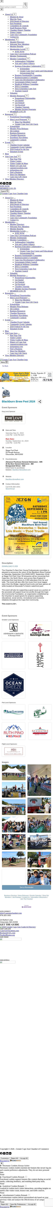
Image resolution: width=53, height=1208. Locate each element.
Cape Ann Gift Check (18, 353)
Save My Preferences (18, 1204)
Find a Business (16, 349)
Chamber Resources (18, 313)
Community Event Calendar (21, 324)
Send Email (10, 489)
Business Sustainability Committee (28, 255)
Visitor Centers (15, 215)
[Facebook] (1, 184)
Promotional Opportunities (25, 278)
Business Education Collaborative (28, 247)
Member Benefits (16, 229)
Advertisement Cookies (11, 1195)
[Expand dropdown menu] (15, 198)
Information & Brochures (39, 897)
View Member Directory (14, 355)
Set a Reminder (26, 887)
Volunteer (13, 273)
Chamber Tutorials (22, 287)
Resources (9, 293)
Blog (7, 331)
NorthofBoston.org (7, 935)
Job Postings (16, 897)
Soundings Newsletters (19, 315)
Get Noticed (19, 282)
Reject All (14, 1158)
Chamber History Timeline (20, 213)
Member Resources (17, 275)
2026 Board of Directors (19, 204)
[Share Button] (40, 401)
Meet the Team (15, 202)
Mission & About (16, 200)
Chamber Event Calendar (20, 322)
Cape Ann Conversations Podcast (23, 235)
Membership (10, 222)
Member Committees (18, 240)
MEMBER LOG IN (8, 188)
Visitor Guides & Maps (19, 340)
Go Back (5, 366)
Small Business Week (18, 211)
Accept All (24, 1158)
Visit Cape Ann (11, 333)
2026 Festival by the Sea (19, 327)
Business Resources (17, 311)
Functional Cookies (10, 1177)
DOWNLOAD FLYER (10, 566)
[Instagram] (4, 184)
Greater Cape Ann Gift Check (26, 302)
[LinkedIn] (7, 184)
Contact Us (14, 220)
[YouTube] (10, 184)
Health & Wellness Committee (26, 264)
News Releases (23, 895)
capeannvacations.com (18, 344)
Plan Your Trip (15, 335)
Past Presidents (15, 207)
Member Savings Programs (25, 289)
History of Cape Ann (18, 342)
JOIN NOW (5, 186)
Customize (5, 1158)
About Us (9, 198)
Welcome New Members (19, 227)
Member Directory (17, 224)
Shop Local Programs (18, 298)
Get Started (19, 280)
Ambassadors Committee (24, 242)
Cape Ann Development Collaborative (30, 260)
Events (7, 320)
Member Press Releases (19, 307)
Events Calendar (35, 895)
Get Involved (20, 284)
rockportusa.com (16, 346)
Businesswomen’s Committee (26, 258)
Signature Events (16, 329)
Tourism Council (21, 271)
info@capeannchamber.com (11, 913)
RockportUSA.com (7, 933)
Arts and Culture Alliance (25, 244)
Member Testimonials (18, 238)
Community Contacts (18, 318)
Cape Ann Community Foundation (23, 218)
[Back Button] (3, 388)
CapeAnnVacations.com (9, 931)
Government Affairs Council (26, 262)
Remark (21, 1177)
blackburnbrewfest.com (21, 470)
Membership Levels (17, 231)
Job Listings (14, 309)
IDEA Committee (21, 267)
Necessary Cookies (9, 1166)
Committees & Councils (19, 209)
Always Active (23, 1166)
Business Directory (10, 895)
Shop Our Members (22, 300)
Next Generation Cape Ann (25, 269)
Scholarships (25, 249)
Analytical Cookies (9, 1186)
